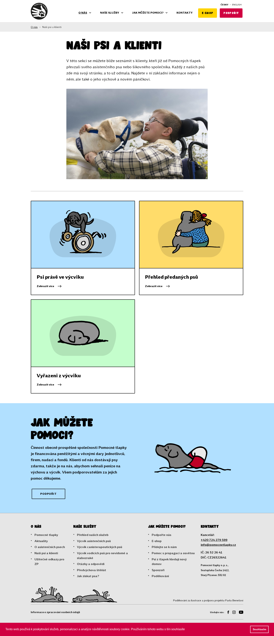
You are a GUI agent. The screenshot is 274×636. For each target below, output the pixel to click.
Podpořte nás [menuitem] (161, 534)
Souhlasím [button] (259, 629)
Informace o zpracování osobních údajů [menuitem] (55, 612)
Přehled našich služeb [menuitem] (92, 534)
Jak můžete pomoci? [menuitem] (147, 12)
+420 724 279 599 (214, 539)
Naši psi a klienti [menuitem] (46, 553)
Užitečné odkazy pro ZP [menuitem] (49, 561)
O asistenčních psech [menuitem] (49, 547)
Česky (224, 4)
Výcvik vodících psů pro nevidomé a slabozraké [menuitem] (102, 555)
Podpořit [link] (48, 493)
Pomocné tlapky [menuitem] (46, 534)
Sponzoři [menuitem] (158, 570)
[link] (39, 11)
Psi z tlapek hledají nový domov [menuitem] (169, 561)
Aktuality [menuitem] (41, 541)
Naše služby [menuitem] (109, 12)
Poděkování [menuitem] (160, 576)
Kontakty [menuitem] (185, 12)
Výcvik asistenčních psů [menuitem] (94, 541)
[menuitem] (227, 613)
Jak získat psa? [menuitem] (88, 576)
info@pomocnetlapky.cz (218, 544)
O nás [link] (34, 27)
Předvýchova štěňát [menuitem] (91, 570)
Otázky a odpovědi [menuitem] (90, 564)
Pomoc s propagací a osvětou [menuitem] (173, 553)
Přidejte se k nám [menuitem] (164, 547)
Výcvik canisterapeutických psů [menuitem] (99, 547)
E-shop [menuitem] (207, 13)
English (237, 4)
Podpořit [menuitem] (231, 13)
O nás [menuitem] (82, 12)
